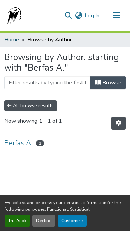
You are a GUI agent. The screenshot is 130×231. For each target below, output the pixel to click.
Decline (43, 221)
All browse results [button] (32, 105)
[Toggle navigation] (116, 15)
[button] (12, 15)
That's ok (17, 221)
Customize (72, 221)
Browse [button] (111, 82)
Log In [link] (92, 15)
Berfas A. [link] (18, 143)
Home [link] (11, 40)
